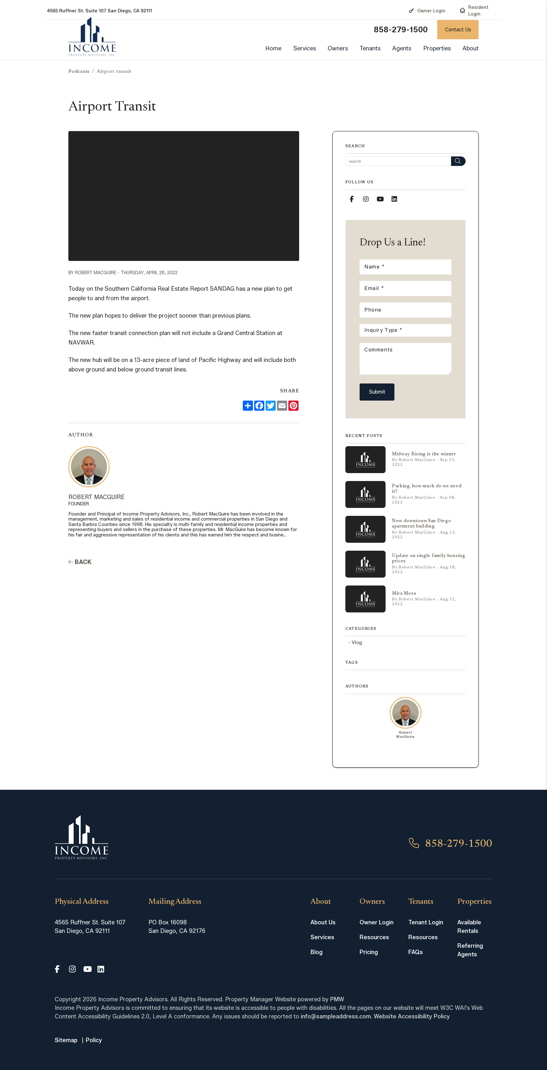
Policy (94, 1040)
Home (273, 48)
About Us (323, 922)
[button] (351, 199)
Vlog (357, 642)
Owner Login (431, 11)
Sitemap (66, 1040)
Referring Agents (470, 950)
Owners (338, 48)
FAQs (415, 952)
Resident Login (478, 11)
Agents (401, 48)
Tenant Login (425, 922)
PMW (337, 999)
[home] (92, 36)
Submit (377, 392)
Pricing (369, 952)
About (470, 48)
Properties (437, 48)
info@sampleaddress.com (336, 1016)
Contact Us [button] (458, 30)
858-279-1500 (401, 29)
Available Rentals (469, 926)
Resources (374, 937)
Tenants (370, 48)
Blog (317, 952)
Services (304, 48)
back (82, 562)
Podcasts (79, 71)
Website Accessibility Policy (412, 1016)
